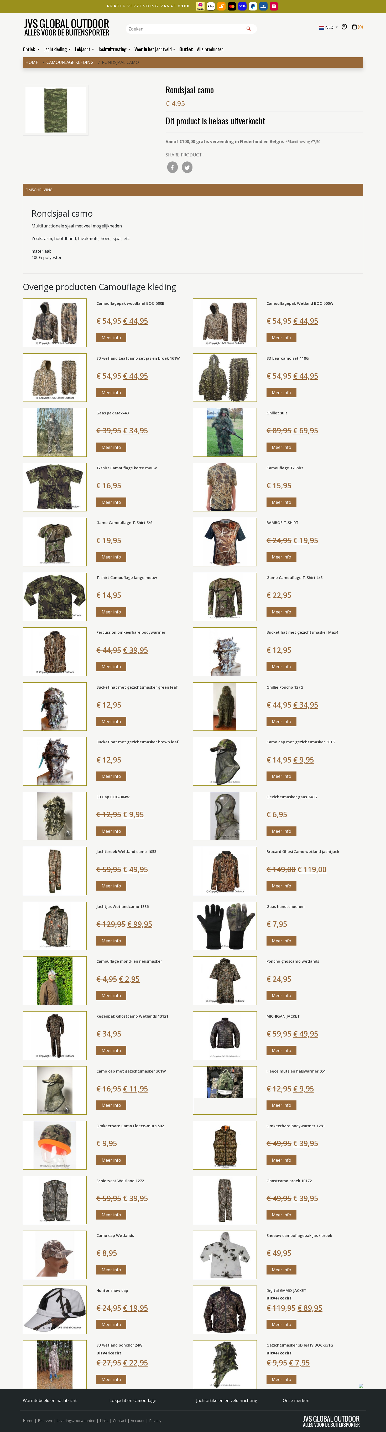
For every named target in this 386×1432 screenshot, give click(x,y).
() (357, 27)
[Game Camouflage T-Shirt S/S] (55, 542)
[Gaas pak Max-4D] (55, 432)
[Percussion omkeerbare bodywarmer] (55, 651)
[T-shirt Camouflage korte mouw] (55, 487)
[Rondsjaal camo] (55, 111)
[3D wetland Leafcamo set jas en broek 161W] (55, 377)
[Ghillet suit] (225, 432)
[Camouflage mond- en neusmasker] (55, 980)
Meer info (111, 338)
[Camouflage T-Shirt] (225, 487)
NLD (329, 27)
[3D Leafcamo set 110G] (225, 377)
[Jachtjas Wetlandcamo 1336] (55, 925)
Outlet (186, 49)
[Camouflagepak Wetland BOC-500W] (225, 322)
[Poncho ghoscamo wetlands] (225, 980)
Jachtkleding (55, 49)
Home (31, 62)
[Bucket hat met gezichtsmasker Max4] (225, 651)
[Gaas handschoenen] (225, 925)
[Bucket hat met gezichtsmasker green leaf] (55, 706)
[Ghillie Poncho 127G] (225, 706)
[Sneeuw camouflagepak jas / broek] (225, 1254)
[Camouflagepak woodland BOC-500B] (55, 322)
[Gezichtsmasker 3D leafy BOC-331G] (225, 1364)
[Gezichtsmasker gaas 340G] (225, 816)
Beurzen (45, 1420)
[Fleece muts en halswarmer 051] (225, 1090)
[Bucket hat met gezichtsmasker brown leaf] (55, 761)
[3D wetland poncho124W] (55, 1364)
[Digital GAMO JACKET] (225, 1309)
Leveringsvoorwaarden (75, 1420)
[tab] (193, 190)
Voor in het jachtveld (153, 49)
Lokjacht (82, 49)
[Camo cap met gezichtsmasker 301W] (55, 1090)
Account (138, 1420)
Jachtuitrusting (112, 49)
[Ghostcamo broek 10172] (225, 1199)
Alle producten (210, 49)
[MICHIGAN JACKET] (225, 1035)
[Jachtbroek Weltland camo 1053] (55, 871)
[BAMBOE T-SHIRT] (225, 542)
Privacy (155, 1420)
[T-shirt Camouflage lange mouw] (55, 596)
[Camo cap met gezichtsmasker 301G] (225, 761)
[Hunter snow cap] (55, 1309)
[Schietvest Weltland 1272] (55, 1199)
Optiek (29, 49)
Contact (119, 1420)
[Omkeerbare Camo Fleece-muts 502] (55, 1145)
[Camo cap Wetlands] (55, 1254)
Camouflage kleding (69, 62)
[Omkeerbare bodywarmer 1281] (225, 1145)
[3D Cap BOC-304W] (55, 816)
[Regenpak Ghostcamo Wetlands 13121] (55, 1035)
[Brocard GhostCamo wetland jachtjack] (225, 871)
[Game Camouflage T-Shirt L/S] (225, 596)
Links (104, 1420)
